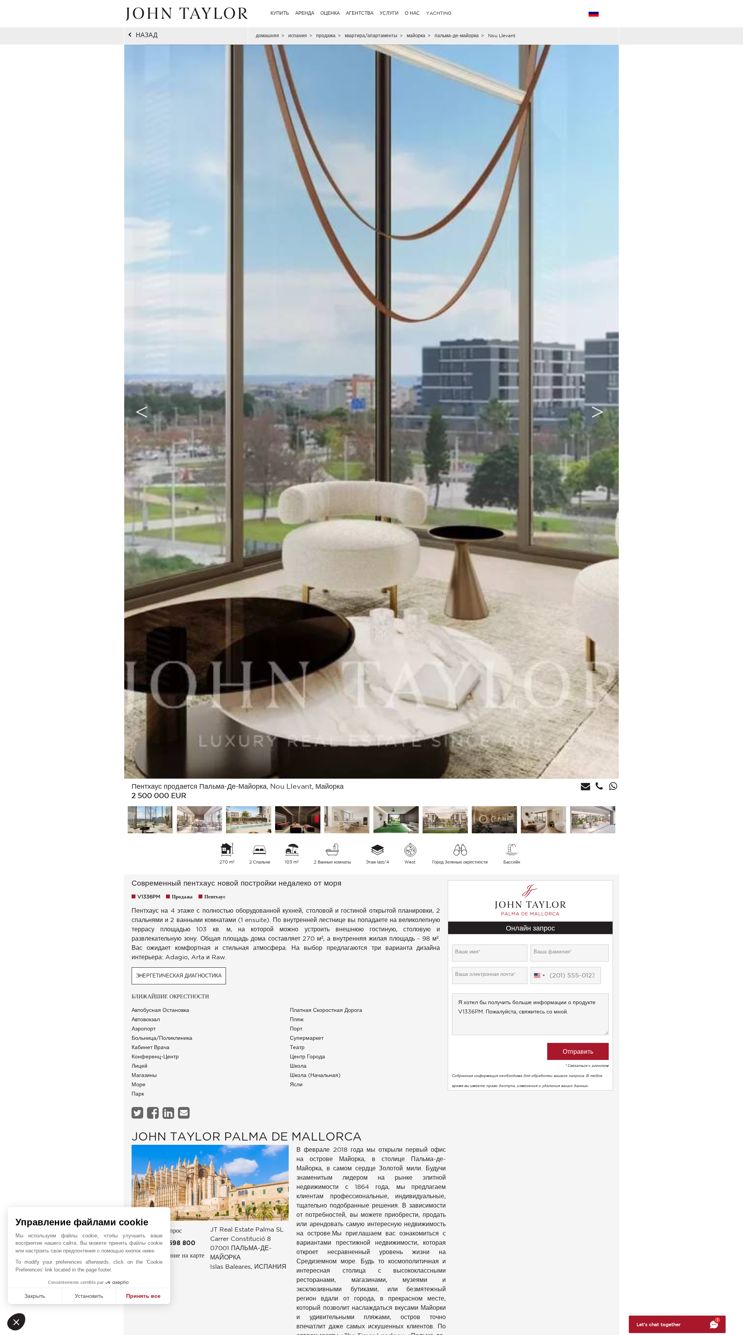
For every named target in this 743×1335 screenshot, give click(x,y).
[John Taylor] (186, 13)
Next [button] (597, 411)
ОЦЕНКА (330, 12)
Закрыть (34, 1296)
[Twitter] (138, 1113)
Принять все (143, 1296)
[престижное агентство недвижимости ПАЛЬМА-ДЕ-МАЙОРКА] (210, 1185)
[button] (16, 1322)
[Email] (185, 1113)
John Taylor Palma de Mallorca (247, 1136)
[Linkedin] (169, 1113)
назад (147, 34)
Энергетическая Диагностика (179, 976)
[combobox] (539, 975)
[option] (371, 412)
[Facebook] (154, 1113)
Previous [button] (141, 411)
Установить (89, 1296)
